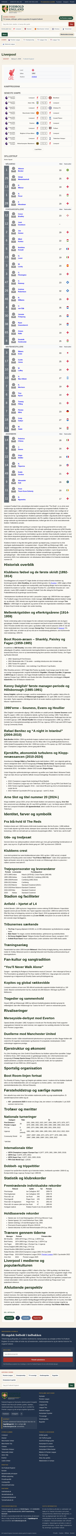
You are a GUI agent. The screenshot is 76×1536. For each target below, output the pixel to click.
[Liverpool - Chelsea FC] (38, 108)
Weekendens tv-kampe (46, 1461)
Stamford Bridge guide (46, 1441)
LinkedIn (26, 1318)
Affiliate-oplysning (7, 1476)
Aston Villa (5, 1455)
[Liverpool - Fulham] (38, 128)
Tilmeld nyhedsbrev (38, 1360)
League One (43, 40)
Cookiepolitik (6, 1482)
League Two (56, 40)
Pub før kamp (43, 1455)
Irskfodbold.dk (6, 1491)
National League (10, 44)
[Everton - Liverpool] (38, 123)
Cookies (61, 1533)
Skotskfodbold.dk (7, 1494)
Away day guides (44, 1458)
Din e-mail (7, 1350)
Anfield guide (43, 1435)
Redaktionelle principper (9, 1473)
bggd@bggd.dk (8, 1424)
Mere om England (31, 2)
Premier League (15, 40)
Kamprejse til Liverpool (46, 1446)
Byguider (55, 1375)
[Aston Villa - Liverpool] (38, 103)
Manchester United (43, 29)
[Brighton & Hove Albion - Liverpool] (38, 133)
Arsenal (29, 29)
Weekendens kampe (66, 34)
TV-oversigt (32, 1375)
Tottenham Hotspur (8, 1449)
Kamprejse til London (46, 1443)
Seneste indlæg (16, 2)
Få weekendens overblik (48, 2)
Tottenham (68, 29)
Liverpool (18, 29)
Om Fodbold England (8, 1468)
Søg (71, 24)
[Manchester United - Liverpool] (38, 113)
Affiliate (67, 1533)
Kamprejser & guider (9, 1380)
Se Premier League (66, 18)
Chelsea (56, 29)
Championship (30, 40)
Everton (54, 583)
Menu (5, 34)
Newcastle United (7, 1452)
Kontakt (4, 1470)
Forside (4, 2)
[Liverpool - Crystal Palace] (38, 118)
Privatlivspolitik (6, 1479)
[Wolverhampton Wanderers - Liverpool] (38, 143)
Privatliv (72, 2)
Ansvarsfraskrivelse (8, 1485)
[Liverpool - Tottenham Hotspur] (38, 138)
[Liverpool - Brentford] (38, 97)
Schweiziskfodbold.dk (9, 1497)
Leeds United (6, 1461)
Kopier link (37, 1318)
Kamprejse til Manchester (47, 1449)
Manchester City (7, 1443)
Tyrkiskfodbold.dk (7, 1500)
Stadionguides (44, 1375)
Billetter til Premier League (47, 1452)
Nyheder (42, 1396)
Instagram (65, 2)
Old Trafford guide (45, 1438)
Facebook (59, 2)
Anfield (34, 77)
